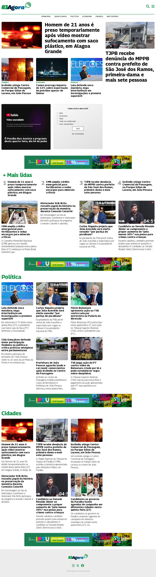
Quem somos (60, 16)
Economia (87, 16)
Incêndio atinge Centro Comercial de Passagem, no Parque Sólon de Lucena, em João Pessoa (137, 185)
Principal (46, 16)
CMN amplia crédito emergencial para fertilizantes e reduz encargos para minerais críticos (60, 187)
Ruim (61, 119)
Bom (61, 113)
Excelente (63, 116)
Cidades (99, 16)
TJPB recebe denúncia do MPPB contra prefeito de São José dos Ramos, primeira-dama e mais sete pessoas (99, 187)
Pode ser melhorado (67, 121)
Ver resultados (78, 134)
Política (74, 16)
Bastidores (112, 16)
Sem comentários (66, 124)
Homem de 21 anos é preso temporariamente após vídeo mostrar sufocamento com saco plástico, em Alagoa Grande (22, 188)
